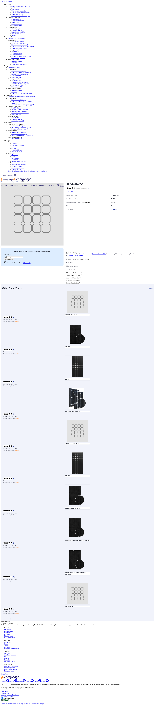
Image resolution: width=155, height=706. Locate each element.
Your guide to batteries (17, 41)
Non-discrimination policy (8, 696)
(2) (13, 543)
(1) (13, 317)
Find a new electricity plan (18, 132)
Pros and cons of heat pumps (19, 74)
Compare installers (16, 25)
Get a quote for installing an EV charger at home (21, 96)
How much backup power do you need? (22, 46)
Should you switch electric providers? (22, 135)
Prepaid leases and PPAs (18, 32)
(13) (14, 576)
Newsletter (14, 159)
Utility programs (16, 169)
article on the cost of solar (76, 255)
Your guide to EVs (16, 117)
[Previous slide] (4, 619)
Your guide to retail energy (19, 134)
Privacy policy (5, 693)
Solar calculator (15, 9)
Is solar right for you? (17, 14)
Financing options (16, 29)
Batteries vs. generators (18, 58)
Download (114, 209)
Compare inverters (16, 24)
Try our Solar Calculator (99, 254)
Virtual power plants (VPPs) (19, 64)
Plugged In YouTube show (19, 161)
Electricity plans (8, 636)
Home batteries (14, 185)
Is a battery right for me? (18, 43)
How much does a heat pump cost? (21, 72)
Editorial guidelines (16, 151)
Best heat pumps (16, 80)
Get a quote (69, 191)
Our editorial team (16, 150)
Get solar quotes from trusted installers (19, 6)
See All (151, 288)
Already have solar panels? (19, 48)
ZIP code (7, 254)
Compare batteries (16, 53)
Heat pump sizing (16, 75)
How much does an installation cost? (21, 101)
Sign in (62, 186)
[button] (72, 252)
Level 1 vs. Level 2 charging (19, 109)
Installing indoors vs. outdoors (20, 113)
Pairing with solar (16, 77)
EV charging (33, 185)
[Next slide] (10, 619)
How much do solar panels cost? (20, 12)
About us (14, 143)
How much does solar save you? (20, 16)
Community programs (17, 168)
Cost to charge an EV (17, 121)
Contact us (7, 660)
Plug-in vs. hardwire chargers (19, 111)
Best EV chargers (16, 108)
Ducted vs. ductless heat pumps (20, 84)
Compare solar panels (17, 20)
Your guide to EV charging (19, 100)
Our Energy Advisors (17, 145)
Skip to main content (6, 1)
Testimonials (15, 158)
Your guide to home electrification (21, 127)
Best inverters (15, 22)
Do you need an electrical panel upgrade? (23, 105)
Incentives (14, 35)
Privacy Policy (27, 263)
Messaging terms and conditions (10, 695)
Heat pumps (24, 185)
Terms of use (4, 691)
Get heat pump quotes (14, 67)
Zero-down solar (16, 33)
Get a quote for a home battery (16, 38)
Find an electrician (16, 138)
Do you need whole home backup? (21, 56)
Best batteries (15, 51)
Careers (13, 148)
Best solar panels (16, 19)
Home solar (4, 185)
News (13, 156)
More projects (42, 185)
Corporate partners (16, 166)
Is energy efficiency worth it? (19, 129)
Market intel (14, 155)
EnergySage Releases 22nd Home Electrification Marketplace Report (27, 171)
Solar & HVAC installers (18, 164)
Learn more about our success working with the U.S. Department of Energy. (22, 703)
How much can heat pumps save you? (22, 93)
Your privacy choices (8, 698)
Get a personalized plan (18, 126)
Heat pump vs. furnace (17, 85)
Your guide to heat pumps (18, 71)
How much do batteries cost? (19, 45)
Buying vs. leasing (16, 30)
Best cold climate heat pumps (19, 82)
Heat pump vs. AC (16, 87)
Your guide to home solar (18, 11)
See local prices (9, 259)
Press (12, 147)
